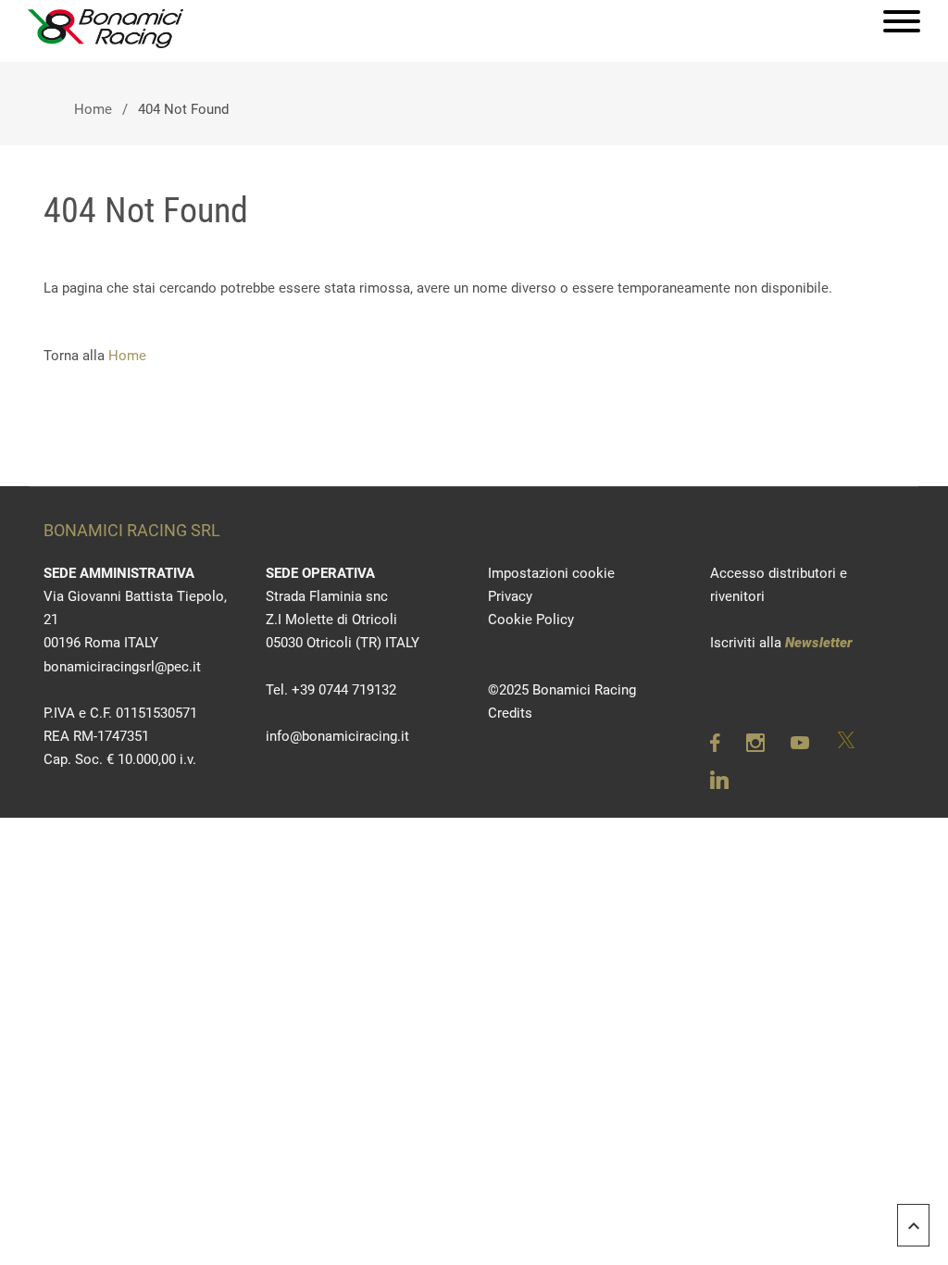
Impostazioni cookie (551, 573)
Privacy (510, 596)
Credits (510, 713)
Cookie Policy (531, 619)
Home (93, 109)
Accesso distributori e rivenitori (778, 585)
